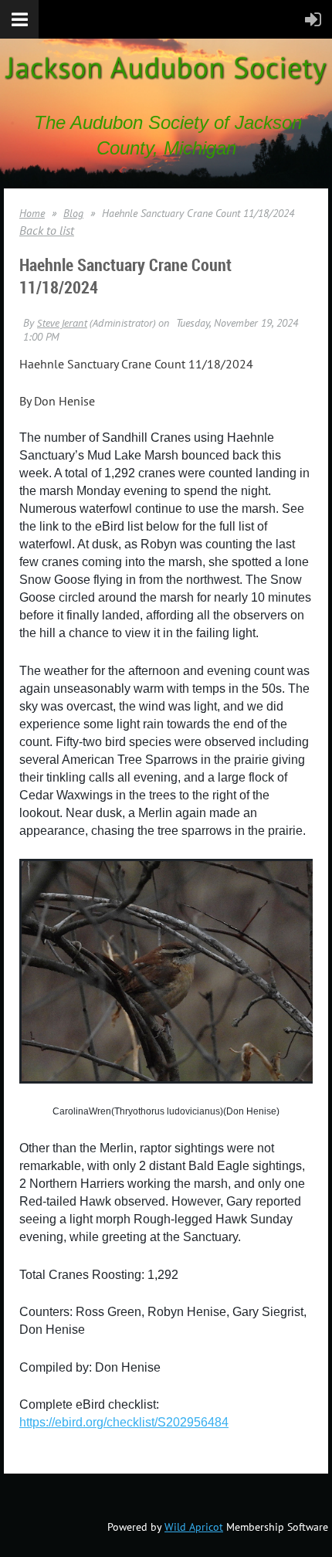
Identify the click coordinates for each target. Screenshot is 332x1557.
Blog (73, 213)
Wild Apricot (193, 1527)
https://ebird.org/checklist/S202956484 (124, 1422)
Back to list (46, 230)
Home (32, 213)
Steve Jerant (62, 323)
